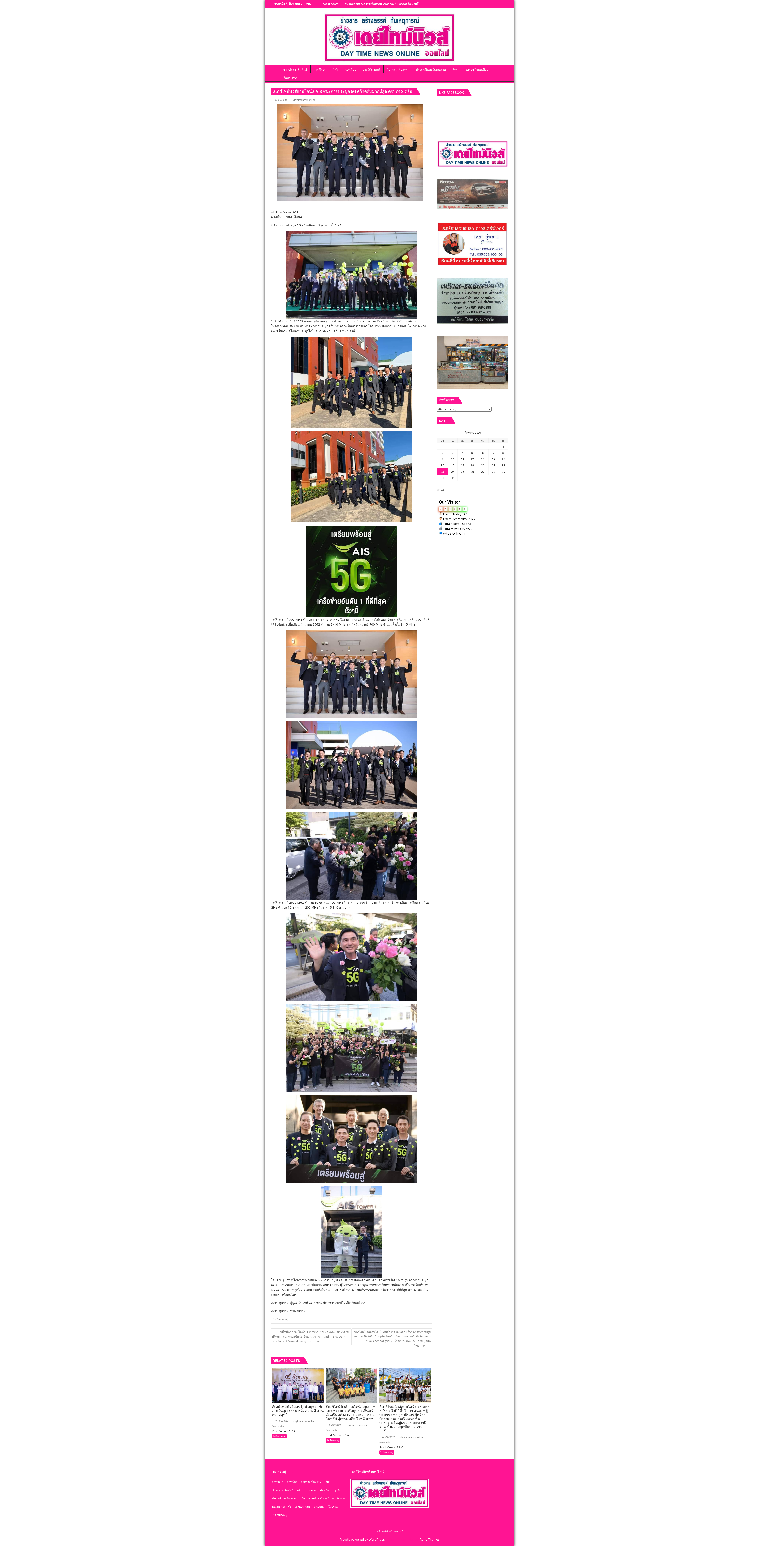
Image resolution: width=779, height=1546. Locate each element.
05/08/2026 (281, 1421)
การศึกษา (277, 1482)
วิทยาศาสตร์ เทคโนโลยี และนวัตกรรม (324, 1498)
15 (503, 459)
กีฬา (327, 1482)
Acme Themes (430, 1539)
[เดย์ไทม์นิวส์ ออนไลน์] (274, 69)
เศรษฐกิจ (319, 1506)
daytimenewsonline (304, 100)
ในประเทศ (334, 1506)
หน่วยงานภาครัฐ (281, 1506)
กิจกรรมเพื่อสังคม (311, 1482)
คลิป (299, 1490)
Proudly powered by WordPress (362, 1539)
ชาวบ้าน (311, 1490)
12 (472, 459)
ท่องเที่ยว (325, 1490)
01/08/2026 (388, 1437)
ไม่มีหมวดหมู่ (281, 1319)
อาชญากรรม (302, 1506)
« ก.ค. (440, 490)
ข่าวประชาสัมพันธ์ (282, 1490)
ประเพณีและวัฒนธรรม (285, 1498)
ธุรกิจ (337, 1490)
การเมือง (292, 1482)
